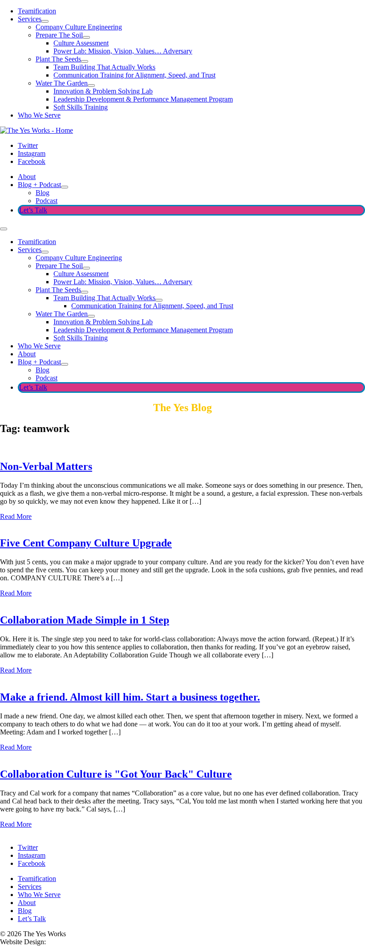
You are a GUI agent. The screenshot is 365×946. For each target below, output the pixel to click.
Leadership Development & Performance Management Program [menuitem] (143, 99)
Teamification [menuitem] (37, 11)
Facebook (31, 161)
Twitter (28, 145)
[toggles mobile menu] (3, 229)
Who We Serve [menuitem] (39, 115)
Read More (16, 516)
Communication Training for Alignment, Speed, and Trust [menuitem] (134, 75)
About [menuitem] (27, 176)
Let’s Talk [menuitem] (33, 210)
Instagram (31, 153)
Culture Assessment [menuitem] (81, 43)
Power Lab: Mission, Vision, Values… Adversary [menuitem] (122, 51)
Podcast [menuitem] (46, 200)
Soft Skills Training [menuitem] (80, 107)
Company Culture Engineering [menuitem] (79, 27)
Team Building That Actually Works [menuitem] (104, 67)
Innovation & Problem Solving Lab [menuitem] (103, 91)
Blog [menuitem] (42, 192)
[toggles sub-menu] (45, 21)
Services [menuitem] (29, 886)
